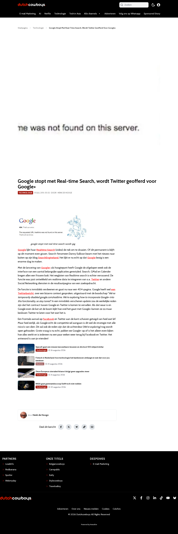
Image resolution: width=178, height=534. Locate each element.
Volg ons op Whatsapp (129, 13)
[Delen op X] (68, 427)
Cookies (105, 509)
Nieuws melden (91, 509)
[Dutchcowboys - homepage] (32, 5)
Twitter (95, 279)
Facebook (48, 319)
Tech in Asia (75, 13)
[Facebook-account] (141, 498)
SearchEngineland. (48, 257)
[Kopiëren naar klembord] (84, 427)
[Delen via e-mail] (92, 427)
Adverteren (110, 13)
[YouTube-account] (168, 498)
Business (39, 364)
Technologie (60, 13)
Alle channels (90, 13)
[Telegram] (76, 427)
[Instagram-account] (148, 498)
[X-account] (134, 498)
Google (22, 249)
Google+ (46, 267)
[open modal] (158, 5)
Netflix (47, 13)
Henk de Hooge (65, 192)
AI (40, 13)
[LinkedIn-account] (154, 498)
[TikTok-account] (161, 498)
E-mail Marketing (27, 13)
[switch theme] (153, 5)
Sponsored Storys (152, 13)
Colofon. (117, 509)
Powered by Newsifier (89, 524)
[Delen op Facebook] (61, 427)
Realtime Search (45, 249)
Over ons (76, 509)
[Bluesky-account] (174, 498)
